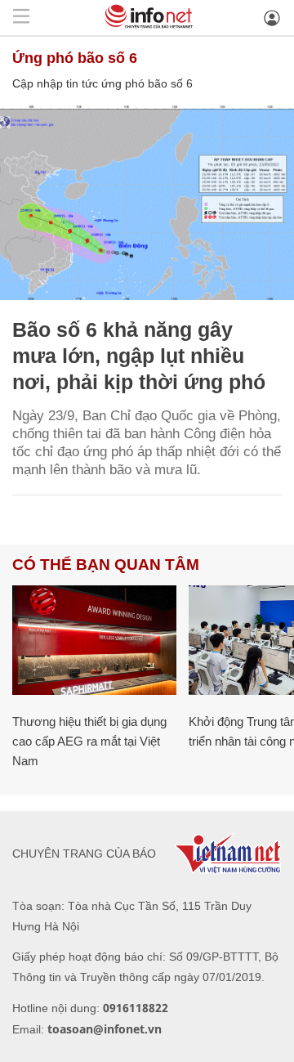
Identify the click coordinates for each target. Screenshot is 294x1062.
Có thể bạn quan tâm (105, 564)
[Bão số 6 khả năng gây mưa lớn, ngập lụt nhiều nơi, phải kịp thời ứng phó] (147, 202)
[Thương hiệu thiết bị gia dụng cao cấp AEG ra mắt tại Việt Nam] (94, 640)
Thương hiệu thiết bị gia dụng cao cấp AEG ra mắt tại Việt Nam (89, 741)
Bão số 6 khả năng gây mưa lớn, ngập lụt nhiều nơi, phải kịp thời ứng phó (138, 355)
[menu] (21, 17)
